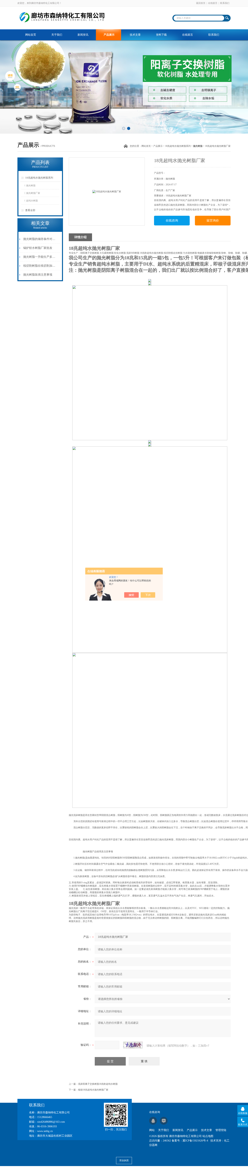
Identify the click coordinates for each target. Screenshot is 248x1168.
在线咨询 (172, 220)
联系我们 (224, 3)
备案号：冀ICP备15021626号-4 (190, 1140)
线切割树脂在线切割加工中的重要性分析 (39, 265)
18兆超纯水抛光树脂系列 (178, 146)
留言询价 (213, 220)
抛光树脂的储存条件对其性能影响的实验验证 (39, 239)
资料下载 (161, 34)
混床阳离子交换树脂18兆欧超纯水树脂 (98, 1084)
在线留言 (212, 3)
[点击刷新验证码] (133, 1045)
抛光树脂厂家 (33, 193)
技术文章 (135, 34)
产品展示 (109, 34)
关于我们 (56, 34)
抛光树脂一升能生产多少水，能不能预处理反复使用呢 (39, 256)
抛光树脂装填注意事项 (37, 274)
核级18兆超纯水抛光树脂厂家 (93, 1089)
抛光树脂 (30, 185)
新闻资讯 (83, 34)
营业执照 (124, 1160)
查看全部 (30, 210)
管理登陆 (220, 1130)
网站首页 (30, 34)
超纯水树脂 (32, 200)
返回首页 (200, 3)
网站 (152, 1130)
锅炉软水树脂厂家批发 (37, 247)
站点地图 (207, 1136)
